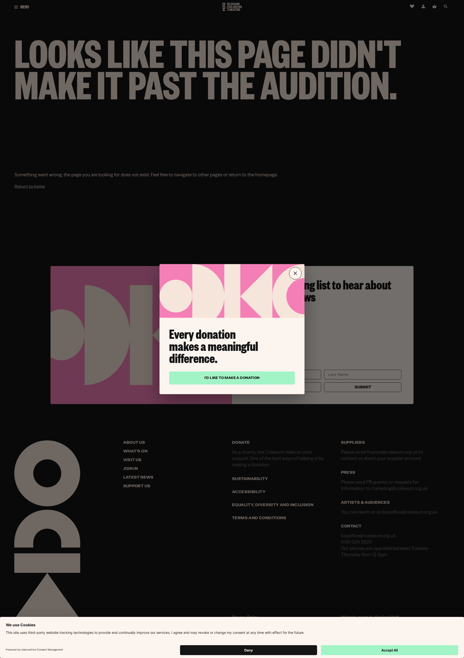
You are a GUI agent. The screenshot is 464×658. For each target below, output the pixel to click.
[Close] (295, 273)
